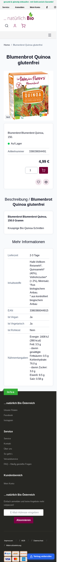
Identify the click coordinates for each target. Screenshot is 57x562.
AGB (23, 541)
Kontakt (7, 443)
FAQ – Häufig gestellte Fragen (18, 464)
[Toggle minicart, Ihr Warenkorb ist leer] (23, 26)
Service (5, 7)
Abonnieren (23, 520)
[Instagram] (55, 7)
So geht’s (8, 454)
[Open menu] (49, 35)
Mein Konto (35, 7)
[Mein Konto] (15, 26)
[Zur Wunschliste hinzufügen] (38, 182)
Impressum (8, 541)
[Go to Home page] (19, 16)
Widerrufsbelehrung (13, 545)
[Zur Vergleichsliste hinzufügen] (46, 182)
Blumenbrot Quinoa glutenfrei (27, 45)
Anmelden (19, 7)
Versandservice (11, 459)
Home (7, 45)
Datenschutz (38, 541)
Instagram (8, 420)
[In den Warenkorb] (43, 170)
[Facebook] (47, 7)
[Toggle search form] (7, 26)
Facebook (8, 415)
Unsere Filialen (10, 410)
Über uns (8, 449)
